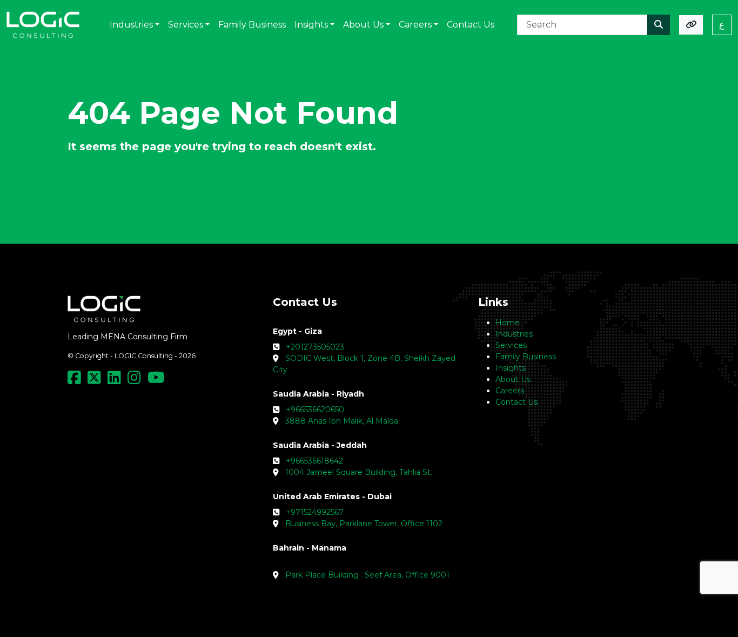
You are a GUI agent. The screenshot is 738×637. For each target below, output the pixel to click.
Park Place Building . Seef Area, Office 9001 (367, 575)
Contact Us (516, 402)
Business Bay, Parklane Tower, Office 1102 (363, 523)
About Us (513, 379)
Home (507, 322)
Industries (514, 334)
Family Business (525, 356)
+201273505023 (315, 347)
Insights (510, 368)
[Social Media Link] (76, 380)
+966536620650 (315, 409)
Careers (509, 390)
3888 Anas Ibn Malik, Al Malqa (341, 421)
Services (511, 345)
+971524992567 (315, 512)
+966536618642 (314, 461)
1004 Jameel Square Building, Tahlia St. (358, 472)
